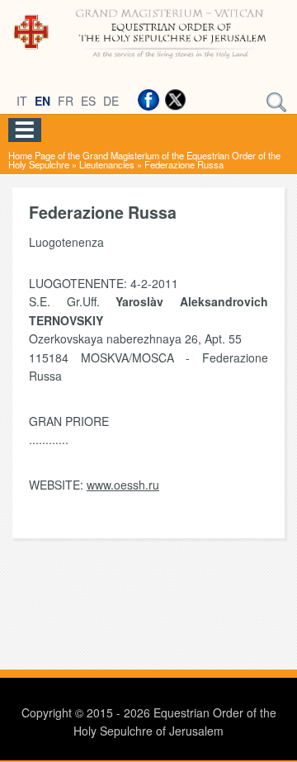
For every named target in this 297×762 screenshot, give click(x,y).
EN (42, 100)
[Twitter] (175, 100)
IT (21, 100)
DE (111, 100)
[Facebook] (148, 100)
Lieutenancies (106, 164)
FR (65, 100)
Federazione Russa (184, 164)
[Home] (148, 59)
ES (88, 100)
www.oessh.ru (123, 484)
